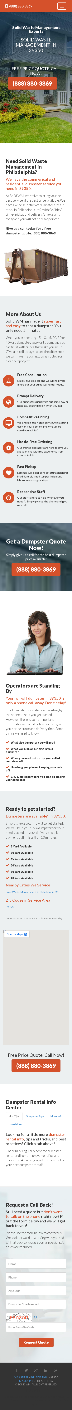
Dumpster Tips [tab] (35, 1116)
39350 (9, 907)
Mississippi (21, 1377)
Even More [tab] (15, 1124)
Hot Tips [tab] (14, 1116)
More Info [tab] (56, 1116)
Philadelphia (39, 1377)
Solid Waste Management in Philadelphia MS (32, 892)
